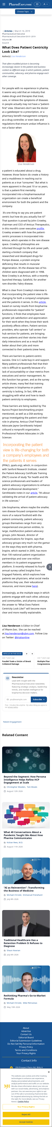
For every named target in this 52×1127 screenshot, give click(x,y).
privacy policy (13, 707)
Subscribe (37, 699)
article (42, 302)
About (26, 1028)
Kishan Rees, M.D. (15, 842)
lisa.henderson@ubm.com (19, 633)
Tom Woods (32, 787)
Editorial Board (26, 1037)
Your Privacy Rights (26, 1053)
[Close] (49, 1072)
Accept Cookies (26, 1122)
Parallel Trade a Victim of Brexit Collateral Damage (16, 662)
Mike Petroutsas (30, 1003)
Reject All (26, 1114)
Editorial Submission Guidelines (26, 1040)
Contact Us (26, 1034)
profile (40, 228)
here (34, 586)
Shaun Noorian (13, 950)
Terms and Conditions (26, 1050)
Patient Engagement (12, 722)
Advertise (26, 1031)
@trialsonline (22, 637)
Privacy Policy (26, 1047)
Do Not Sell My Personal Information (26, 1043)
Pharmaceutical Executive (13, 34)
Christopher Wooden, (16, 787)
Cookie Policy (23, 1101)
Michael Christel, (14, 895)
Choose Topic (23, 11)
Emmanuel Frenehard (32, 895)
